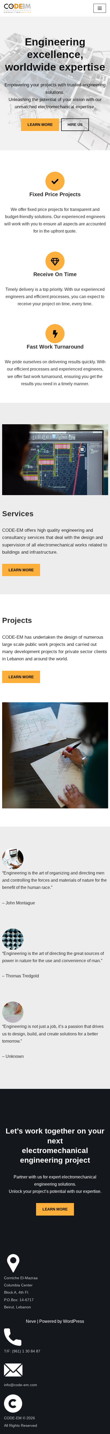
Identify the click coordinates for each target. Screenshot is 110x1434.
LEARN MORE (40, 124)
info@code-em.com (20, 1385)
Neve (31, 1321)
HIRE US (75, 124)
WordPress (73, 1321)
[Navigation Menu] (99, 8)
